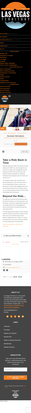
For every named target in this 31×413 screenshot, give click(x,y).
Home (5, 133)
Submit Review (21, 144)
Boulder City (3, 53)
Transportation (4, 80)
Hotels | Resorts (5, 77)
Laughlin (2, 61)
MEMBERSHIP (14, 84)
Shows (2, 78)
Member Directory (5, 92)
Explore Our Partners (10, 333)
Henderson (3, 57)
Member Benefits (5, 86)
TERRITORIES (14, 51)
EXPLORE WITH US (16, 67)
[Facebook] (7, 316)
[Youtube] (19, 316)
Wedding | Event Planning (8, 82)
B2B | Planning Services (7, 71)
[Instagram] (15, 316)
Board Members (5, 90)
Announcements (5, 88)
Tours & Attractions (5, 69)
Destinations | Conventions (8, 73)
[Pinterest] (23, 316)
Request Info (8, 337)
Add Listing (7, 8)
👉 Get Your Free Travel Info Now (15, 377)
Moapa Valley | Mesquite (7, 63)
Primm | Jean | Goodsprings (8, 65)
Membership (7, 343)
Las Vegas (3, 59)
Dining (2, 75)
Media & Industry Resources (12, 340)
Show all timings (16, 244)
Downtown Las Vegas (6, 55)
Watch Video (25, 151)
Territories (7, 326)
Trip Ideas (7, 330)
